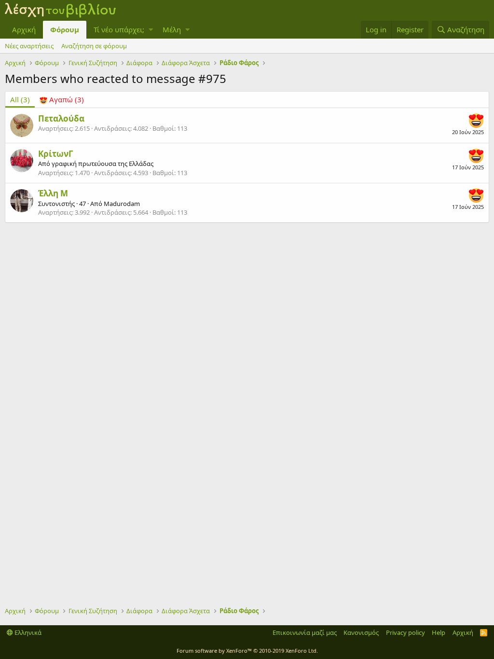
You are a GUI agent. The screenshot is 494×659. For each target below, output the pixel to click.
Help (438, 632)
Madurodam (122, 203)
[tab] (62, 100)
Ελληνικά (27, 632)
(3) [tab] (20, 99)
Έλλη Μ (53, 193)
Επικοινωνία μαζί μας (305, 632)
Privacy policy (405, 632)
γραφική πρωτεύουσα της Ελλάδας (102, 163)
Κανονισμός (361, 632)
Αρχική (24, 29)
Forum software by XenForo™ (247, 650)
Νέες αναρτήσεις (29, 45)
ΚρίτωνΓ (55, 153)
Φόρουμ (64, 29)
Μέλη (172, 29)
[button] (150, 30)
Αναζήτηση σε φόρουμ (94, 45)
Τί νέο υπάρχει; (119, 29)
